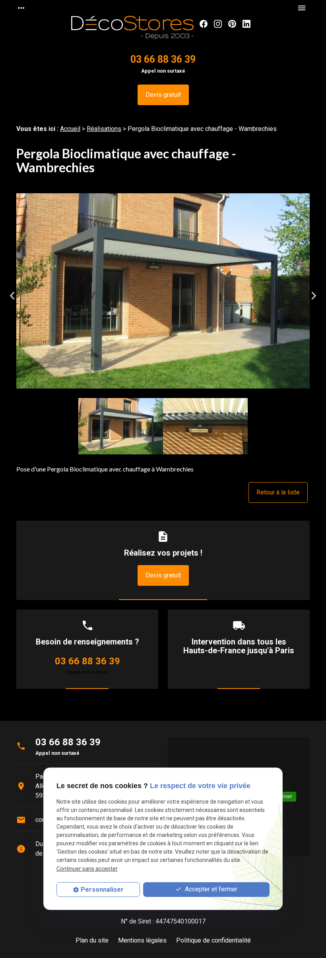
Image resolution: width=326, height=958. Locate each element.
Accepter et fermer (210, 889)
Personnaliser (102, 889)
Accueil (70, 129)
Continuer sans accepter (87, 869)
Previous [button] (12, 296)
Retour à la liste (278, 492)
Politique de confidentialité (213, 940)
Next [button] (314, 296)
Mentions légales (142, 940)
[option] (163, 295)
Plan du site (92, 940)
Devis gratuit (163, 94)
